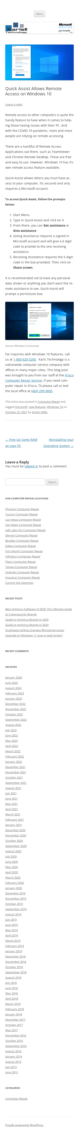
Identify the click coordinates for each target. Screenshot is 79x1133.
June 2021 (11, 799)
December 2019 (15, 893)
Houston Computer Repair (22, 577)
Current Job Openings (19, 583)
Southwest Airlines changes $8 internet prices (34, 630)
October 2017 (14, 1025)
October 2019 (14, 904)
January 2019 (13, 951)
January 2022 (13, 762)
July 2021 (11, 793)
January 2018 (13, 1014)
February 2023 (14, 693)
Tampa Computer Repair (21, 567)
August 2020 (13, 851)
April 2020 (11, 872)
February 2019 (14, 946)
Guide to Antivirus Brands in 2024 (26, 625)
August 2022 (13, 725)
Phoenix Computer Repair (22, 509)
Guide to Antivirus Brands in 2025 (26, 620)
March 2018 (12, 1004)
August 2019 (13, 914)
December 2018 (15, 956)
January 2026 (13, 677)
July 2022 (11, 730)
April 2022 (11, 746)
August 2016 (13, 1051)
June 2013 (11, 1072)
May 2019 (11, 930)
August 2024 (13, 688)
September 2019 (16, 909)
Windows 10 (55, 407)
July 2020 (11, 856)
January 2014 (13, 1056)
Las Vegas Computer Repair (23, 520)
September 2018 (16, 972)
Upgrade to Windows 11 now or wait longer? (34, 635)
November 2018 (15, 962)
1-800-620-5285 (24, 359)
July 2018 (11, 983)
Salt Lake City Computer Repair (25, 530)
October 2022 (14, 714)
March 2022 (12, 751)
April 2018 (11, 999)
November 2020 (15, 835)
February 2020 (14, 883)
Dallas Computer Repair (20, 546)
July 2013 (11, 1067)
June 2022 (11, 735)
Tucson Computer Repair (21, 514)
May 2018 (11, 993)
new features (37, 407)
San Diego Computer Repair (23, 525)
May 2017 (11, 1030)
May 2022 (11, 741)
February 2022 (14, 756)
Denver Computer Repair (21, 535)
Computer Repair (49, 402)
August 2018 (13, 977)
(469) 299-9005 (41, 391)
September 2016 (16, 1046)
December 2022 (15, 704)
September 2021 (16, 783)
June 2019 (11, 925)
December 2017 (15, 1020)
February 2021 (14, 820)
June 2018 (11, 988)
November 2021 (15, 772)
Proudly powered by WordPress (24, 1125)
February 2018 (14, 1009)
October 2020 (14, 841)
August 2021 (13, 788)
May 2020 (11, 867)
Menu (39, 13)
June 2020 (11, 862)
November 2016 (15, 1035)
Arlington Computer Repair (22, 556)
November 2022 (15, 709)
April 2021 (11, 809)
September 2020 (16, 846)
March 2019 (12, 941)
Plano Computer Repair (20, 562)
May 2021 (11, 804)
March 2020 (12, 877)
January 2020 (13, 888)
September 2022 (16, 720)
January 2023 (13, 699)
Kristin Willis (39, 412)
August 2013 (13, 1062)
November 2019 (15, 899)
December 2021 (15, 767)
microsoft (21, 407)
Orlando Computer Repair (22, 572)
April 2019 (11, 935)
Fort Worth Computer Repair (24, 551)
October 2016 (14, 1041)
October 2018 (14, 967)
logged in (31, 466)
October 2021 (14, 777)
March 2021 (12, 814)
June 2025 (11, 683)
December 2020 (15, 830)
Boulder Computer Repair (22, 541)
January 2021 (13, 825)
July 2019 (11, 920)
